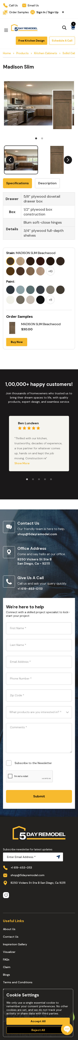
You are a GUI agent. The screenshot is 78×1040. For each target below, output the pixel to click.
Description (47, 183)
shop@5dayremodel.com (37, 534)
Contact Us (10, 936)
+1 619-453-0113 (30, 589)
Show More (22, 463)
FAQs (6, 959)
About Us (9, 929)
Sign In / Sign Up (50, 12)
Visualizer (9, 952)
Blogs (6, 974)
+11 (50, 300)
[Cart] (73, 27)
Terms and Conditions (17, 982)
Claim (6, 967)
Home (7, 53)
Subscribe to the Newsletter (33, 763)
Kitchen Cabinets (45, 53)
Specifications (17, 183)
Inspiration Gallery (15, 944)
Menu (6, 30)
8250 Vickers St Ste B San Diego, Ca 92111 (38, 883)
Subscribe (57, 857)
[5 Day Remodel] (24, 28)
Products (22, 53)
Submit (39, 796)
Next (68, 160)
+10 (50, 271)
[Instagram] (6, 895)
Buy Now (17, 342)
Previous (10, 160)
